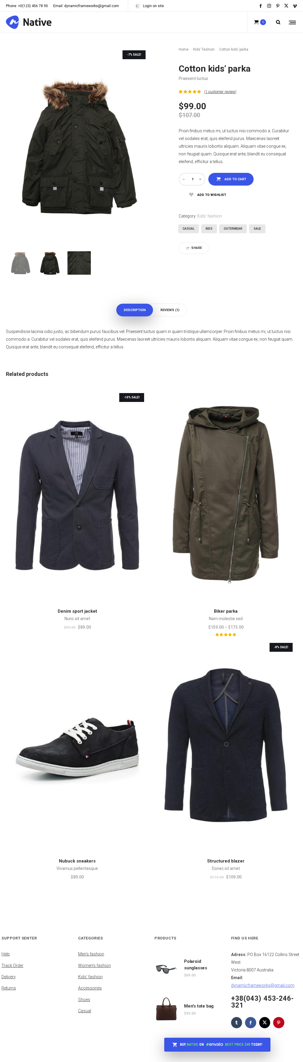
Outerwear (233, 228)
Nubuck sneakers (77, 861)
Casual (188, 228)
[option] (20, 263)
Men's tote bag (199, 1006)
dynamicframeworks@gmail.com (262, 985)
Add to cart (235, 179)
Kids (209, 228)
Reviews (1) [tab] (169, 310)
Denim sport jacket (77, 611)
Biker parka (226, 611)
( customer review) (220, 91)
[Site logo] (28, 22)
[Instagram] (269, 6)
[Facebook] (260, 6)
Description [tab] (135, 310)
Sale (257, 228)
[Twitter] (286, 6)
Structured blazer (225, 861)
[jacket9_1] (20, 263)
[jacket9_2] (50, 263)
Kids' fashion (204, 49)
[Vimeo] (295, 6)
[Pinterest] (277, 6)
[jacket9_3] (79, 263)
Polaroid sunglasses (195, 965)
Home (183, 49)
